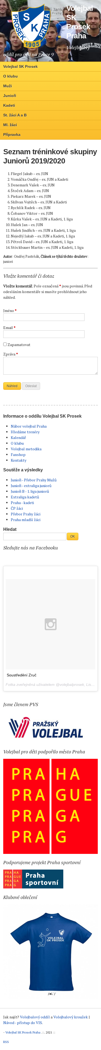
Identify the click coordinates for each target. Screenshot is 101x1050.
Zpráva (10, 354)
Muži (7, 86)
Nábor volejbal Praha (29, 426)
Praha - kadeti (22, 502)
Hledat (9, 529)
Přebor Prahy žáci (25, 513)
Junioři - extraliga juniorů (31, 485)
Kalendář (18, 437)
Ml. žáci (10, 125)
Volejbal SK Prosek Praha (22, 1032)
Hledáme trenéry (25, 431)
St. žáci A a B (15, 115)
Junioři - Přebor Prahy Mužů (34, 479)
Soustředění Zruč (21, 675)
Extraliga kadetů (25, 496)
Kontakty (18, 460)
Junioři (9, 95)
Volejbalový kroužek (70, 1016)
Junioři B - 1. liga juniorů (30, 491)
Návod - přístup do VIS (22, 1022)
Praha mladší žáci (25, 519)
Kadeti (9, 105)
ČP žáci (17, 508)
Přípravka (11, 134)
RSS (6, 1042)
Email (9, 327)
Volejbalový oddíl (35, 1016)
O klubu (10, 76)
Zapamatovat (19, 344)
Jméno (10, 310)
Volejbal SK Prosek (20, 66)
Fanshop (18, 454)
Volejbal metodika (26, 448)
